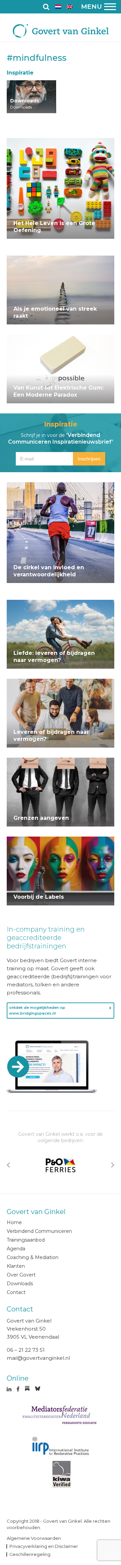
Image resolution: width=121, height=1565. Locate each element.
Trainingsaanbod (26, 1240)
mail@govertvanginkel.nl (38, 1358)
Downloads (20, 1284)
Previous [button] (8, 1165)
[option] (60, 1165)
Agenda (16, 1249)
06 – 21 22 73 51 (26, 1350)
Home (14, 1222)
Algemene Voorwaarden (34, 1538)
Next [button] (112, 1165)
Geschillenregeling (29, 1554)
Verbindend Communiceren (39, 1231)
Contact (16, 1292)
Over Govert (21, 1275)
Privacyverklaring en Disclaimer (43, 1546)
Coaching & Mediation (32, 1257)
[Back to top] (113, 1481)
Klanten (16, 1266)
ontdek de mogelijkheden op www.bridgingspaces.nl (37, 1010)
